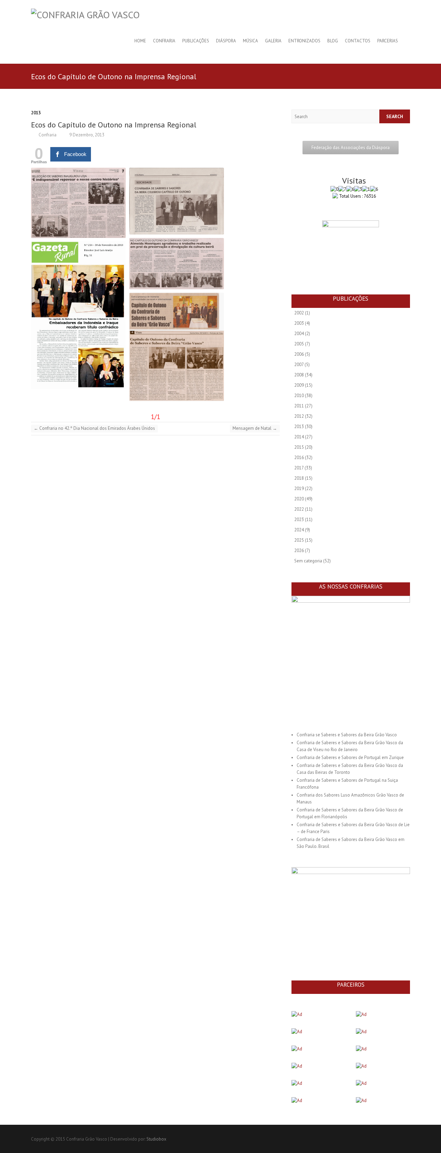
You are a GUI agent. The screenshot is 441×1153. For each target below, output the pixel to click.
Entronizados (304, 41)
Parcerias (387, 41)
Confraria (164, 41)
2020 (299, 499)
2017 (299, 468)
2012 (299, 416)
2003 (299, 323)
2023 (299, 519)
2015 (299, 447)
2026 (299, 550)
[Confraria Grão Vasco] (85, 15)
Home (140, 41)
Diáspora (226, 41)
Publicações (195, 41)
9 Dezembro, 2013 (86, 135)
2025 (299, 540)
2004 (299, 333)
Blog (332, 41)
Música (250, 41)
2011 (299, 406)
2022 (299, 509)
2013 (36, 113)
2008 (299, 375)
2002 (299, 313)
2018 (299, 478)
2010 (299, 395)
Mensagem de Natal (255, 428)
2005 (299, 344)
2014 (299, 437)
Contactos (357, 41)
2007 (299, 364)
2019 (299, 488)
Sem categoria (308, 561)
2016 (299, 457)
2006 (299, 354)
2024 (299, 530)
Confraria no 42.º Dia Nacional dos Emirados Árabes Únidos (94, 428)
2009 (299, 385)
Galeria (273, 41)
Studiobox (156, 1139)
